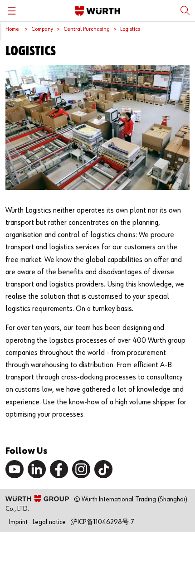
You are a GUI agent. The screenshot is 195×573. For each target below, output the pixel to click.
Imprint (18, 522)
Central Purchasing (86, 29)
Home (12, 29)
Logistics (130, 29)
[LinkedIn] (37, 469)
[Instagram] (81, 469)
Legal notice (49, 522)
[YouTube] (14, 469)
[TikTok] (103, 469)
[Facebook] (59, 469)
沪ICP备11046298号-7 (102, 522)
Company (42, 29)
